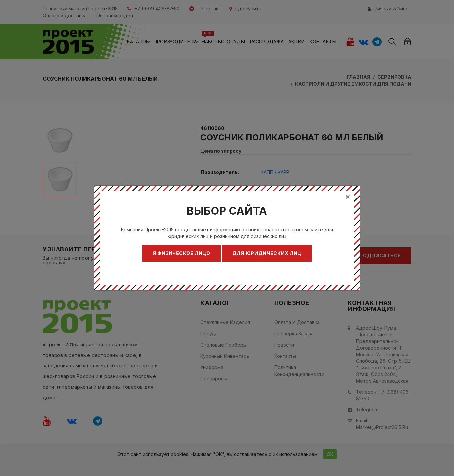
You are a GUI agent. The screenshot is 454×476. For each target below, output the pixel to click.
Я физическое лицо (181, 253)
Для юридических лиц (266, 253)
